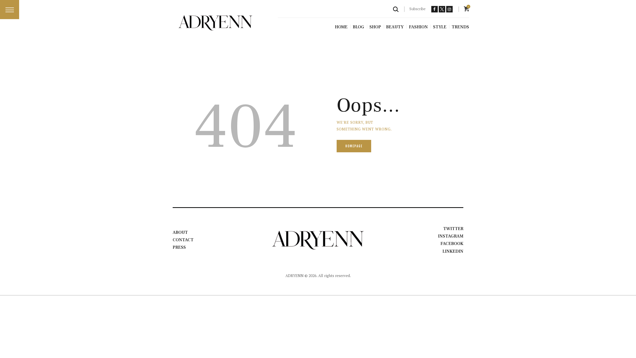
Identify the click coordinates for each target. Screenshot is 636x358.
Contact (183, 240)
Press (179, 247)
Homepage (353, 146)
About (180, 232)
